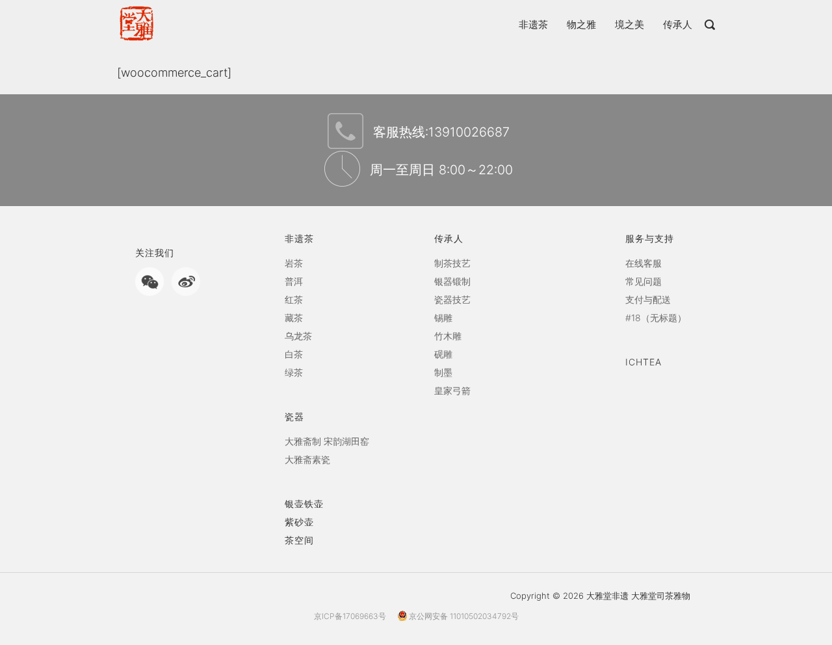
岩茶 (294, 263)
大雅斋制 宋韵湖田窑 (327, 441)
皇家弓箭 (452, 390)
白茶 (294, 354)
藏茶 (294, 317)
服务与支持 (649, 238)
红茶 (294, 299)
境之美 (629, 24)
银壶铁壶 (304, 503)
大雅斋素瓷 (307, 459)
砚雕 (443, 354)
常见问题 (643, 281)
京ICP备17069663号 (350, 616)
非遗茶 (533, 24)
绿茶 (294, 372)
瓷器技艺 (452, 299)
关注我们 (154, 252)
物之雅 (581, 24)
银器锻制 (452, 281)
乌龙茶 (298, 335)
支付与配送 (648, 299)
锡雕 (443, 317)
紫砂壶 (299, 521)
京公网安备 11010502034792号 (463, 616)
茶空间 (299, 540)
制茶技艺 (452, 263)
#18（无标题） (655, 317)
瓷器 (294, 416)
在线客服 (643, 263)
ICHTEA (643, 361)
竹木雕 (448, 335)
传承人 (677, 24)
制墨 (443, 372)
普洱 (294, 281)
